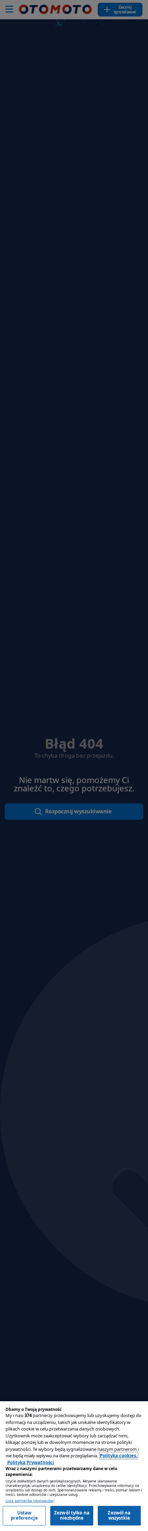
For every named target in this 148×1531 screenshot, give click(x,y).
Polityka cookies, (118, 1456)
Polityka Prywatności (30, 1462)
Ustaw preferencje (24, 1515)
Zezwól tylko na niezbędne (71, 1515)
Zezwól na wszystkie (119, 1515)
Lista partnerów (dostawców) (30, 1501)
